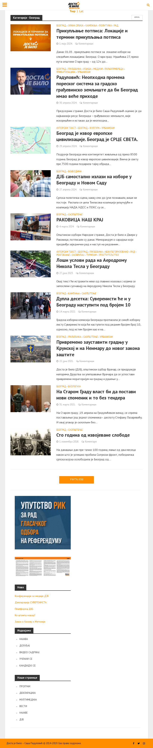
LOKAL (137, 17)
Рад (116, 25)
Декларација (27, 693)
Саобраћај (78, 255)
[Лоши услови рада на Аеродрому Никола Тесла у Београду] (30, 264)
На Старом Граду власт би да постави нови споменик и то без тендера (96, 394)
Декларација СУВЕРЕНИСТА (30, 602)
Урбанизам (83, 72)
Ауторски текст (66, 128)
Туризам (91, 255)
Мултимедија (28, 699)
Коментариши (86, 43)
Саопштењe (75, 214)
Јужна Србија (75, 25)
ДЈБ (21, 719)
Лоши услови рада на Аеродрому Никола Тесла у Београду (91, 263)
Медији (98, 69)
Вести (23, 706)
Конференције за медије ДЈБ (32, 596)
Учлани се (25, 658)
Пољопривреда (114, 69)
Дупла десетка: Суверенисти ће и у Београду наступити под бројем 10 (93, 301)
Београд (61, 25)
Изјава (87, 69)
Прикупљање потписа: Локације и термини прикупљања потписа (92, 33)
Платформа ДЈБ (24, 609)
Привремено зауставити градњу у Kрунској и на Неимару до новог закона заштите (98, 348)
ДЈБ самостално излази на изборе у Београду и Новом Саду (94, 179)
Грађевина (74, 69)
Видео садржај (29, 652)
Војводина (75, 171)
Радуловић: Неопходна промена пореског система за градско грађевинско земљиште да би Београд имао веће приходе (97, 86)
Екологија (74, 386)
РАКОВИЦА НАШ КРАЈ (79, 220)
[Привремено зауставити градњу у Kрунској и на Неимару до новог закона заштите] (30, 349)
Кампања (91, 25)
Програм (24, 686)
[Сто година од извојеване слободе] (30, 441)
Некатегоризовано (116, 252)
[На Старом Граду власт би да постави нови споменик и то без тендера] (30, 398)
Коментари (91, 441)
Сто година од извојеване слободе (93, 435)
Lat (81, 11)
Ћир (73, 11)
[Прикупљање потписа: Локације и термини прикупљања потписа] (30, 37)
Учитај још (76, 479)
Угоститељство (109, 255)
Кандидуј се (27, 665)
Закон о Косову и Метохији (30, 621)
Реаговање (63, 255)
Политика (105, 25)
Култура (95, 128)
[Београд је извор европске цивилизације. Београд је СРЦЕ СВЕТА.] (30, 140)
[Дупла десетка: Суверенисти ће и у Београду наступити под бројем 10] (30, 305)
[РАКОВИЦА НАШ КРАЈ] (30, 226)
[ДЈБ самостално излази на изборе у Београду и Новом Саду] (30, 183)
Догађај (24, 645)
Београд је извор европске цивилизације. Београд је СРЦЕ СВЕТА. (97, 136)
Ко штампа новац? (25, 615)
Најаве (23, 712)
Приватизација (65, 72)
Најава (23, 639)
